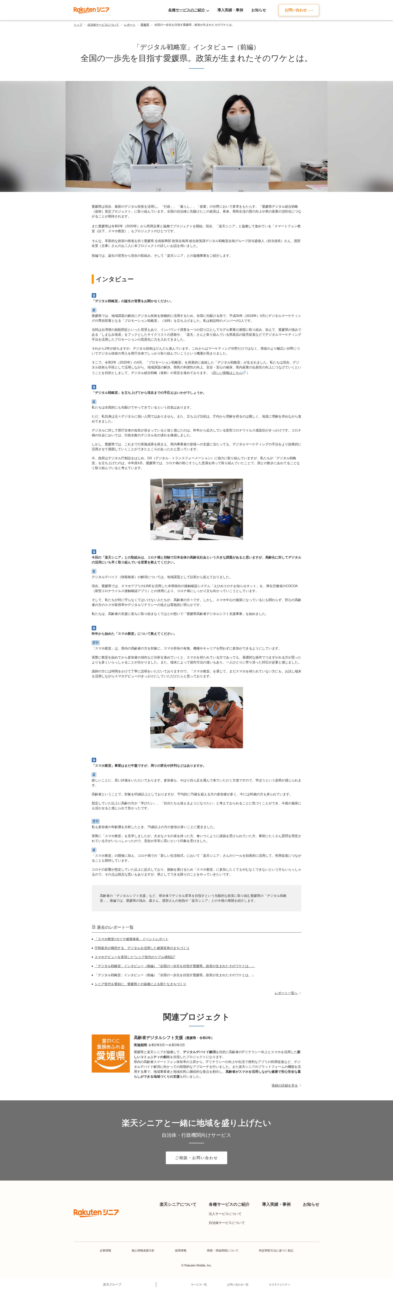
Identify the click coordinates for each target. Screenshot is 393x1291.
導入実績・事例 (230, 10)
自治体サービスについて (103, 24)
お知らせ (258, 10)
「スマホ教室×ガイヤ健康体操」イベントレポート (131, 939)
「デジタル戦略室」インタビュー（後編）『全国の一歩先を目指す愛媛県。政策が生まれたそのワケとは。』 (175, 966)
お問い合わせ (296, 10)
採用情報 (180, 1250)
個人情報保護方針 (143, 1250)
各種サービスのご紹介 (186, 10)
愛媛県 (145, 24)
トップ (78, 24)
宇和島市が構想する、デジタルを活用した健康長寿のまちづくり (142, 948)
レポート (130, 24)
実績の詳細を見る (285, 1085)
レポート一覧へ (286, 993)
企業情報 (105, 1250)
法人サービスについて (225, 1214)
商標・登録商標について (222, 1250)
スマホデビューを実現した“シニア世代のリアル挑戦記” (135, 957)
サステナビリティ (279, 1284)
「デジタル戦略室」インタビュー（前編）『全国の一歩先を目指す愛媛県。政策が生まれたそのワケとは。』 (175, 975)
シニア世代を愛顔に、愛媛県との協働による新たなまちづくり (140, 984)
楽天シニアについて (178, 1204)
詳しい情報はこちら (227, 373)
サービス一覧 (199, 1284)
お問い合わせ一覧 (237, 1284)
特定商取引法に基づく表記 (276, 1250)
